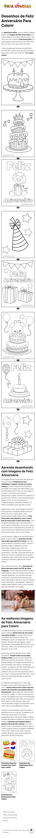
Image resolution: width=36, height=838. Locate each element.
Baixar (18, 106)
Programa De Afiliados (10, 817)
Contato (5, 820)
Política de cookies (9, 812)
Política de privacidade (10, 815)
